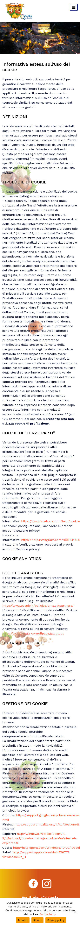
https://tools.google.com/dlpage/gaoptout (33, 633)
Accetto (23, 920)
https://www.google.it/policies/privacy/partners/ (37, 605)
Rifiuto (37, 920)
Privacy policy (55, 920)
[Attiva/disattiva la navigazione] (74, 7)
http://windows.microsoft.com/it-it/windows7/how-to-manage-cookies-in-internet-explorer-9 (39, 838)
